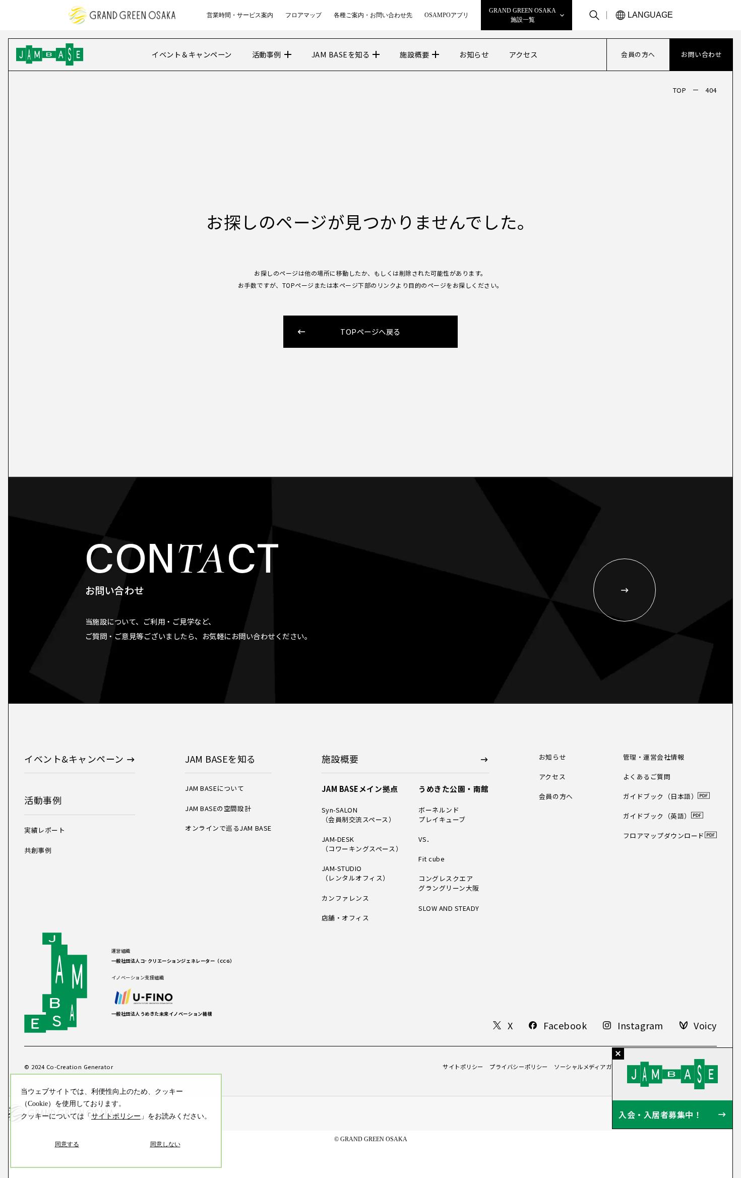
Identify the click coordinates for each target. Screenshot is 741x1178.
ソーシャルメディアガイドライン (597, 1067)
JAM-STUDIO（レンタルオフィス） (356, 873)
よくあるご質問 (647, 776)
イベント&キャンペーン (74, 758)
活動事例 (266, 54)
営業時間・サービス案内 (240, 15)
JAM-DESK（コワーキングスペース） (362, 843)
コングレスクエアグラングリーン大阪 (448, 883)
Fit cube (431, 858)
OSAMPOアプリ (446, 15)
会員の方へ (556, 796)
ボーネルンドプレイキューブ (442, 814)
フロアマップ (303, 15)
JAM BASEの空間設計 (218, 808)
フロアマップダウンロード (664, 835)
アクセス (552, 776)
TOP (680, 90)
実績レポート (44, 830)
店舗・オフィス (345, 917)
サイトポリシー (463, 1067)
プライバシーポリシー (518, 1067)
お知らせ (552, 757)
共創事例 (37, 850)
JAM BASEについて (214, 788)
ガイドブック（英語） (657, 816)
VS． (426, 839)
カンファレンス (345, 898)
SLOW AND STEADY (448, 908)
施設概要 (414, 54)
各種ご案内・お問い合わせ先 (373, 15)
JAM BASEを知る (341, 54)
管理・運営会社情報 (654, 757)
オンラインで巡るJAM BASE (228, 828)
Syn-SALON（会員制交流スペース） (359, 814)
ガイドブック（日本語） (660, 796)
